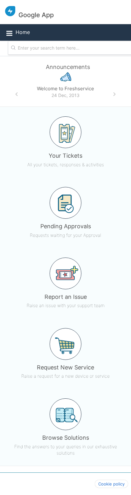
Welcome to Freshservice (65, 89)
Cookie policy (111, 483)
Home (23, 32)
